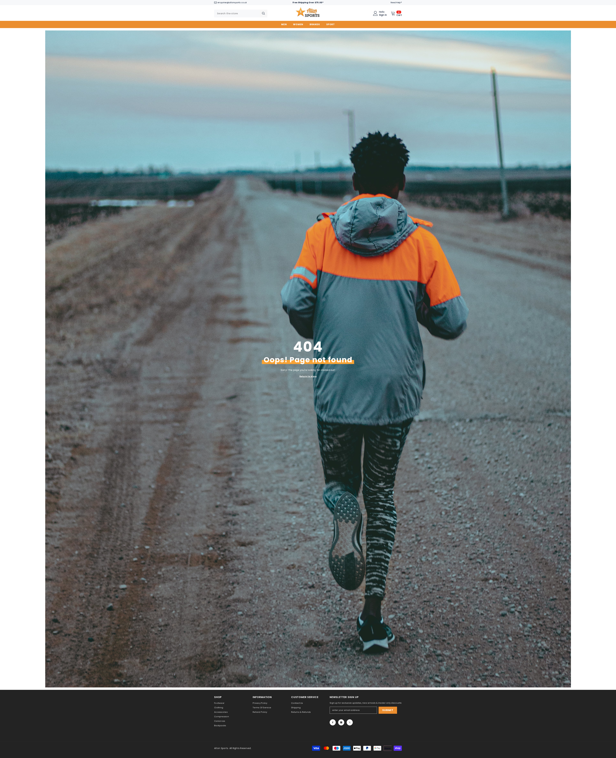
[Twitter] (350, 722)
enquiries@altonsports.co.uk (232, 2)
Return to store (308, 376)
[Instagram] (341, 722)
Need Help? (396, 2)
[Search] (240, 13)
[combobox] (237, 13)
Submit (387, 710)
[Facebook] (333, 722)
